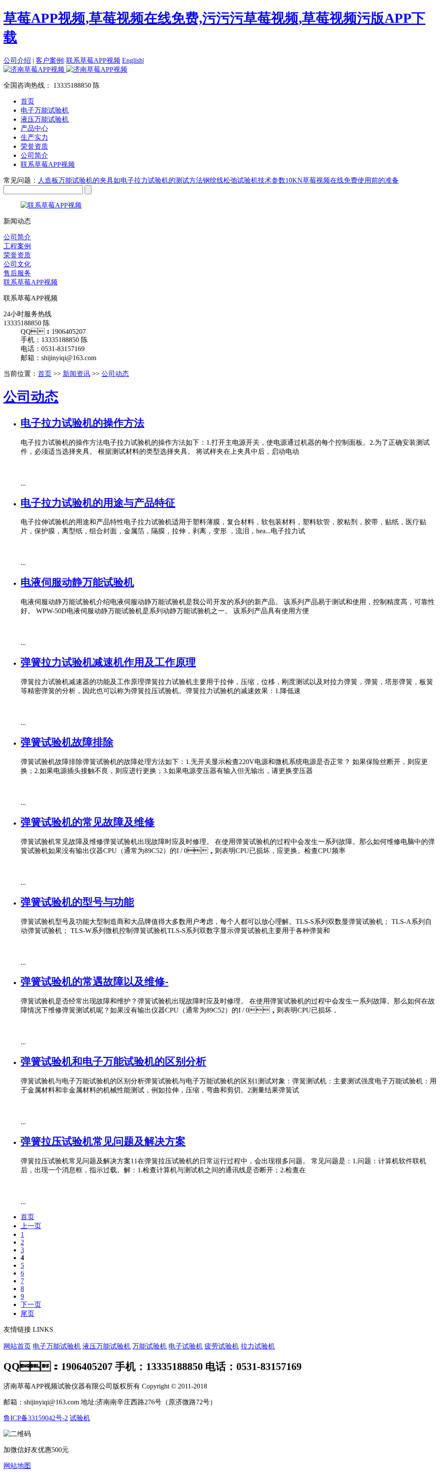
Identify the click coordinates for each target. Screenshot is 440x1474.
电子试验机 (185, 1346)
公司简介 (17, 237)
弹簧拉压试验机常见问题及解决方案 (103, 1141)
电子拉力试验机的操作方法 (82, 422)
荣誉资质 (17, 255)
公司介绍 (17, 60)
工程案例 (17, 246)
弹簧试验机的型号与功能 (77, 902)
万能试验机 (149, 1346)
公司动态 (115, 373)
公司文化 (17, 264)
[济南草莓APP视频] (65, 69)
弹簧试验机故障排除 (67, 742)
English (132, 60)
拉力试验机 (258, 1346)
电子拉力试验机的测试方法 (161, 180)
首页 (27, 101)
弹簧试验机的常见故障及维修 (88, 822)
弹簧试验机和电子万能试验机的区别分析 (113, 1061)
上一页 (31, 1225)
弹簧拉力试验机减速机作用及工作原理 (108, 662)
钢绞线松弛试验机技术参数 (244, 180)
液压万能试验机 (106, 1346)
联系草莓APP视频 (93, 60)
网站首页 (17, 1346)
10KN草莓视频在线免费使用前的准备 (342, 180)
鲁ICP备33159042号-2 (35, 1418)
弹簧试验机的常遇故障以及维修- (94, 981)
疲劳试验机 (222, 1346)
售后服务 (17, 273)
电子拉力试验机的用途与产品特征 (98, 502)
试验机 (80, 1418)
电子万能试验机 (57, 1346)
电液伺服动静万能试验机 (77, 582)
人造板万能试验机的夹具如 (79, 180)
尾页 (27, 1313)
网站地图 (17, 1465)
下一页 (31, 1304)
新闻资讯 (76, 373)
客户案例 (49, 60)
